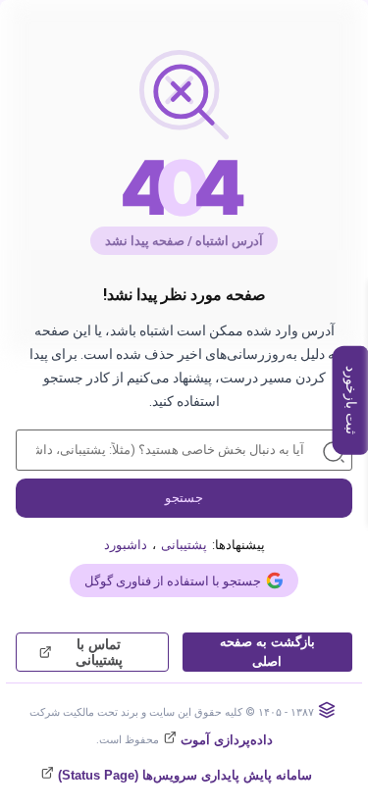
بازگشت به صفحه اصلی (267, 651)
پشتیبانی (184, 544)
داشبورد (125, 544)
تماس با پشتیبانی (99, 652)
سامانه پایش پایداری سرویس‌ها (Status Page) (183, 775)
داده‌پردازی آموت (225, 739)
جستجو (184, 497)
